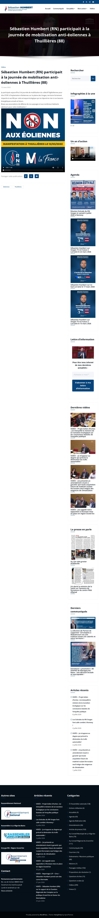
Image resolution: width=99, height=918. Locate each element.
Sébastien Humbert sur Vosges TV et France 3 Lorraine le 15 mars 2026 (81, 321)
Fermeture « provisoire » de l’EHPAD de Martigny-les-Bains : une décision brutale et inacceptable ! (82, 671)
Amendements (74, 825)
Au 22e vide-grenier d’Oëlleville (79, 562)
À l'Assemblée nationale (77, 804)
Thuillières (18, 187)
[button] (72, 110)
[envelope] (37, 176)
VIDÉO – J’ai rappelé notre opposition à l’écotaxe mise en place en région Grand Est (82, 512)
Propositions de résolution (79, 872)
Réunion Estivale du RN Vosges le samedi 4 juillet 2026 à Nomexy (81, 213)
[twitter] (31, 176)
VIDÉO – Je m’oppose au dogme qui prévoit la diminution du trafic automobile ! (80, 459)
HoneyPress (58, 915)
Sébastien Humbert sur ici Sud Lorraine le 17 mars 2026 (83, 286)
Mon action (82, 9)
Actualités (70, 9)
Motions (72, 864)
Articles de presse (75, 829)
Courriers (72, 852)
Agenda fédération (76, 821)
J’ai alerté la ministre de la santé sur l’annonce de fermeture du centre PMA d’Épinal (81, 589)
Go (93, 78)
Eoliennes (6, 187)
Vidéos (92, 9)
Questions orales (75, 881)
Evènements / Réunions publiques (81, 856)
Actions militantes (75, 808)
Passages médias (75, 868)
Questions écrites (75, 876)
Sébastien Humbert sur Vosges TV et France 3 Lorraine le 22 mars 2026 (81, 250)
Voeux (71, 889)
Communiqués (58, 9)
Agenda (72, 817)
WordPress (43, 915)
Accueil (47, 9)
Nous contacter (6, 891)
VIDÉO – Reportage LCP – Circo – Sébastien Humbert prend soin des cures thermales (49, 877)
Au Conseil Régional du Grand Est (81, 841)
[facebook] (26, 176)
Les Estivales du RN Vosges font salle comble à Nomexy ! (83, 722)
